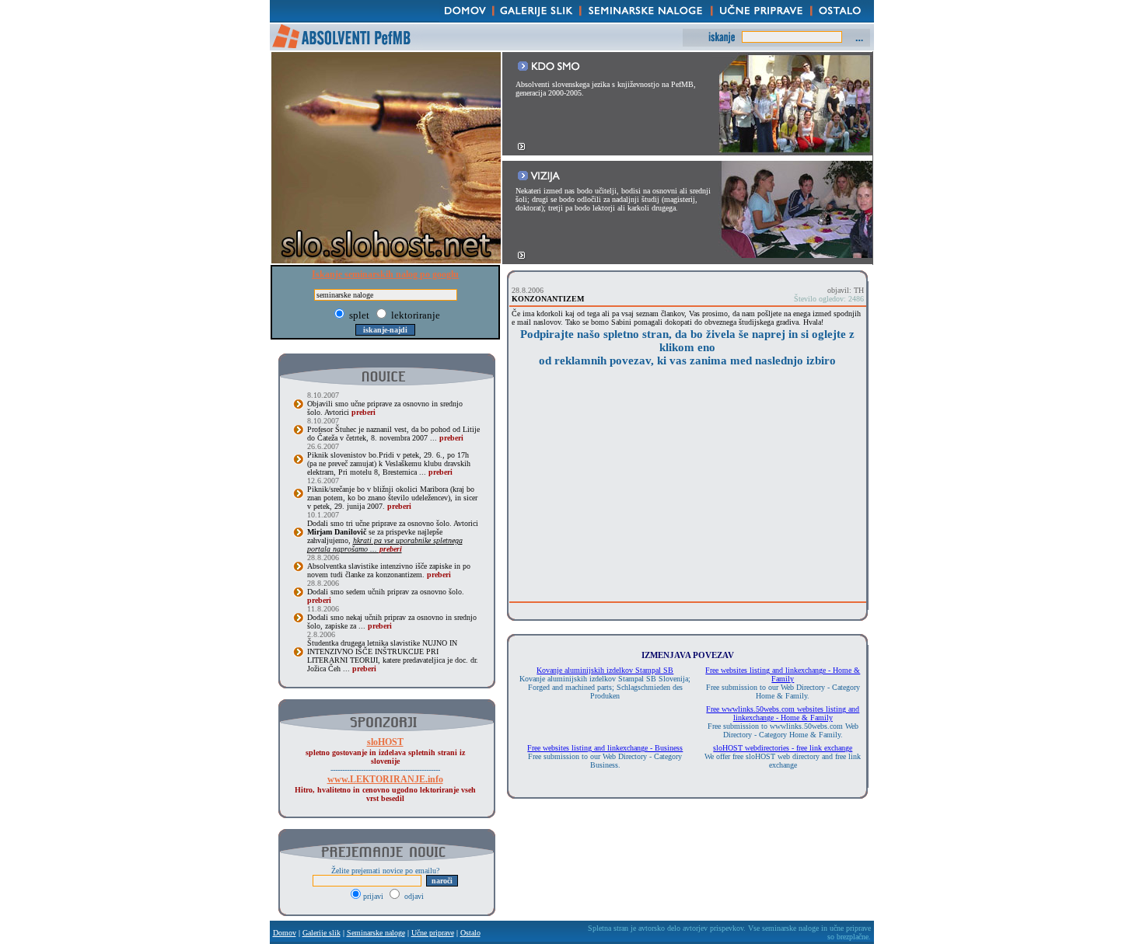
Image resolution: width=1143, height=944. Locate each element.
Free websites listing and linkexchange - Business (605, 748)
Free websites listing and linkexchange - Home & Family (782, 674)
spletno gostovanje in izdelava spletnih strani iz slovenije (385, 751)
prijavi (374, 896)
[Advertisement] (687, 488)
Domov (284, 932)
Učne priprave (432, 932)
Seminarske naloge (376, 932)
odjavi (413, 896)
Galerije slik (321, 932)
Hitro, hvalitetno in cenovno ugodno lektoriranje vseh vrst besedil (385, 789)
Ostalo (470, 932)
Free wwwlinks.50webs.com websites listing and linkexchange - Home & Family (782, 713)
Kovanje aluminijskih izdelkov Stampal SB (605, 670)
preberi (363, 412)
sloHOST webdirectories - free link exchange (782, 748)
